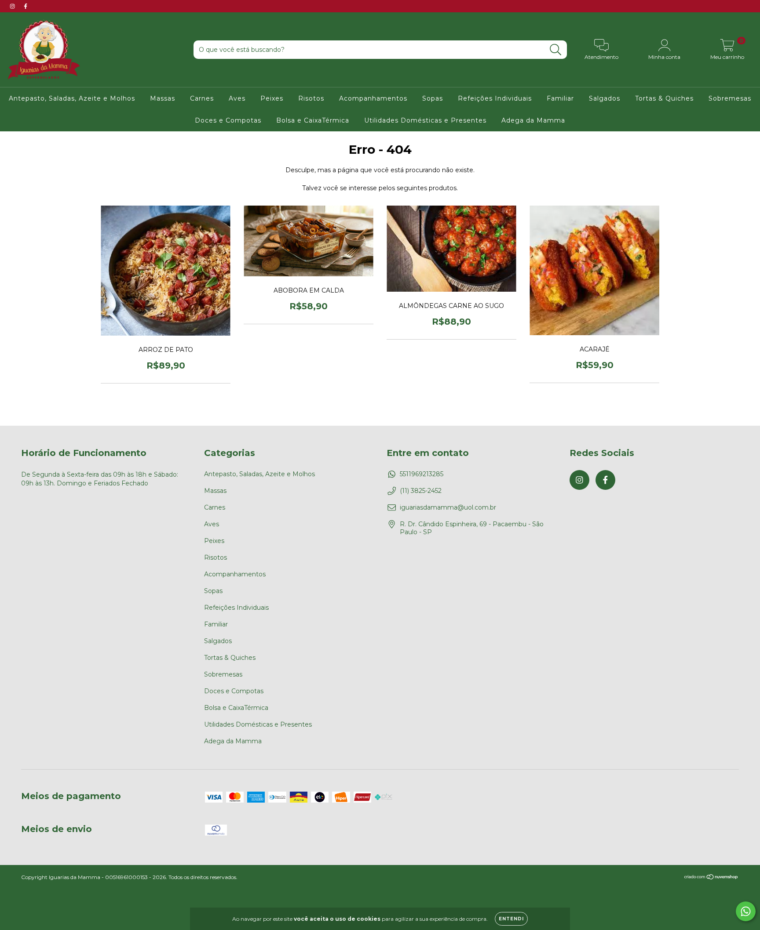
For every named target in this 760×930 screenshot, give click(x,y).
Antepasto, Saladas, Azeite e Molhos (72, 98)
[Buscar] (555, 50)
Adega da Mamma (533, 120)
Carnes (202, 98)
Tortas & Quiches (664, 98)
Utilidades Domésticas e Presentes (425, 120)
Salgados (604, 98)
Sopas (432, 98)
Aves (237, 98)
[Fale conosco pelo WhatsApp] (746, 911)
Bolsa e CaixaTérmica (312, 120)
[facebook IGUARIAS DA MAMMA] (25, 6)
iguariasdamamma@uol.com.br (448, 507)
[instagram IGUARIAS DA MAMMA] (13, 6)
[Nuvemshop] (711, 878)
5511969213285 (421, 474)
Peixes (271, 98)
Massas (162, 98)
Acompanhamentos (373, 98)
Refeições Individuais (495, 98)
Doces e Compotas (228, 120)
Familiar (560, 98)
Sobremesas (730, 98)
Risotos (311, 98)
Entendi (511, 919)
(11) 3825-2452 (421, 491)
